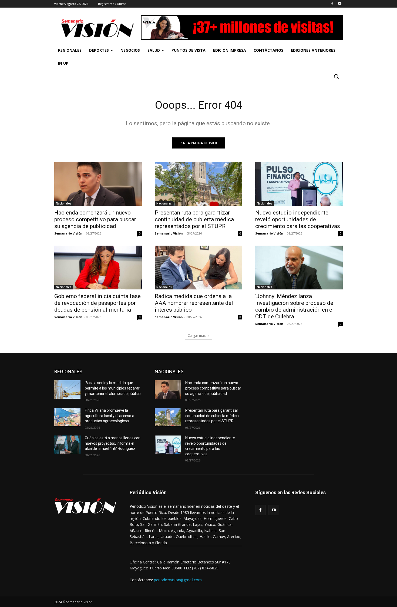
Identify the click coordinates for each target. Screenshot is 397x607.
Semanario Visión (68, 233)
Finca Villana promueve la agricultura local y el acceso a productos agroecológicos (109, 415)
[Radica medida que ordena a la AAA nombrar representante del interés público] (198, 267)
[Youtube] (340, 4)
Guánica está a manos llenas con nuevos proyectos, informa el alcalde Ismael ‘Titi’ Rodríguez (112, 443)
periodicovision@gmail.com (178, 579)
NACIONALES (169, 371)
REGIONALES (68, 371)
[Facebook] (332, 4)
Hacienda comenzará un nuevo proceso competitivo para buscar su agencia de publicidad (95, 219)
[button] (336, 76)
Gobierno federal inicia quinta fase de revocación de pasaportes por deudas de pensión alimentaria (97, 303)
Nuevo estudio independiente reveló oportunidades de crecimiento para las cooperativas (297, 219)
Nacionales (63, 203)
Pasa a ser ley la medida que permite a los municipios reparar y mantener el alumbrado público (113, 388)
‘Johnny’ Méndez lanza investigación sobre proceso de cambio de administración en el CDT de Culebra (294, 306)
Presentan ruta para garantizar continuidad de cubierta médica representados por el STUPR (194, 219)
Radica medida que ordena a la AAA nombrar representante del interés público (194, 303)
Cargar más (197, 335)
